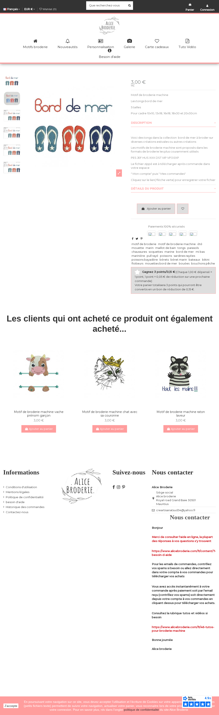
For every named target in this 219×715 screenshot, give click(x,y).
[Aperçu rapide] (41, 405)
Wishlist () (49, 9)
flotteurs (137, 263)
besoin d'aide (15, 502)
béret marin (178, 259)
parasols (193, 248)
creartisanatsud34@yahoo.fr (175, 510)
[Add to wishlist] (182, 209)
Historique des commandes (25, 507)
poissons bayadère (145, 259)
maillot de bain (165, 248)
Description (141, 122)
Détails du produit (147, 188)
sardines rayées (184, 255)
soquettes (156, 251)
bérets (164, 259)
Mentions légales (17, 492)
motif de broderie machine (177, 244)
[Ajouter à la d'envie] (36, 405)
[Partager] (132, 238)
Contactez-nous (17, 512)
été (199, 244)
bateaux (194, 259)
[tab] (173, 123)
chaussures (139, 251)
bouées (184, 263)
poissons (166, 255)
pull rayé (152, 255)
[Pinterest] (141, 238)
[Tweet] (137, 238)
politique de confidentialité (142, 709)
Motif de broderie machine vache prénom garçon (39, 413)
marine (169, 251)
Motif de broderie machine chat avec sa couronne (109, 413)
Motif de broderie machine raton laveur (181, 413)
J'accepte (10, 706)
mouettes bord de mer (161, 263)
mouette (138, 248)
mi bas (200, 251)
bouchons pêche (203, 263)
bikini (205, 259)
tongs (181, 248)
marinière (138, 255)
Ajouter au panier (159, 208)
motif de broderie (144, 244)
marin (150, 248)
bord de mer (185, 251)
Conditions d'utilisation (21, 487)
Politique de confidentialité (25, 497)
